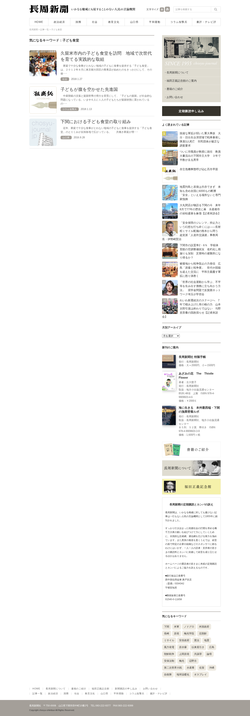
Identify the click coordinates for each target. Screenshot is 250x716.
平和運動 (154, 22)
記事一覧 (37, 693)
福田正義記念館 (100, 688)
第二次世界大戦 (173, 667)
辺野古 (193, 660)
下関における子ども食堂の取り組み (96, 121)
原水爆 (183, 647)
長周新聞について (177, 72)
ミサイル (169, 640)
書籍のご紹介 (175, 88)
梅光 (181, 660)
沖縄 (211, 667)
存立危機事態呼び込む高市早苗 (199, 169)
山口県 (134, 22)
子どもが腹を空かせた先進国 (89, 89)
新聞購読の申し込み (126, 688)
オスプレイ (200, 674)
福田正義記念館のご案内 (182, 80)
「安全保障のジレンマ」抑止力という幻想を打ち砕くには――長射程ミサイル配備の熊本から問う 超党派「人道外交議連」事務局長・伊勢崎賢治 (191, 231)
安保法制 (169, 660)
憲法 (196, 640)
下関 (166, 626)
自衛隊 (168, 674)
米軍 (176, 626)
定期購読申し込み (191, 111)
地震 (206, 640)
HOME (39, 22)
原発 (176, 633)
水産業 (190, 667)
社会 (95, 22)
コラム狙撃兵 (178, 22)
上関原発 (184, 654)
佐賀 (201, 667)
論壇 (209, 654)
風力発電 (169, 647)
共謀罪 (198, 654)
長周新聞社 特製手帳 (192, 356)
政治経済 (59, 22)
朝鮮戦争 (169, 654)
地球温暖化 (183, 674)
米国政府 (204, 626)
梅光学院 (189, 633)
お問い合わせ (175, 97)
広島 (211, 647)
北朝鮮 (203, 633)
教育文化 (114, 22)
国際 (78, 22)
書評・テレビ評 (206, 22)
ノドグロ (189, 626)
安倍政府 (184, 640)
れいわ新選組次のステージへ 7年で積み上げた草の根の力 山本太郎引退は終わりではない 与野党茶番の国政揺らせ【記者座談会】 (191, 308)
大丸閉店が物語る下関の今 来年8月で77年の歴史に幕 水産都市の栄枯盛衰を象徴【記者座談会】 (200, 209)
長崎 (166, 633)
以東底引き (198, 647)
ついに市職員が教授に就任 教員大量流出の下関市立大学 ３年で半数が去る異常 (200, 155)
